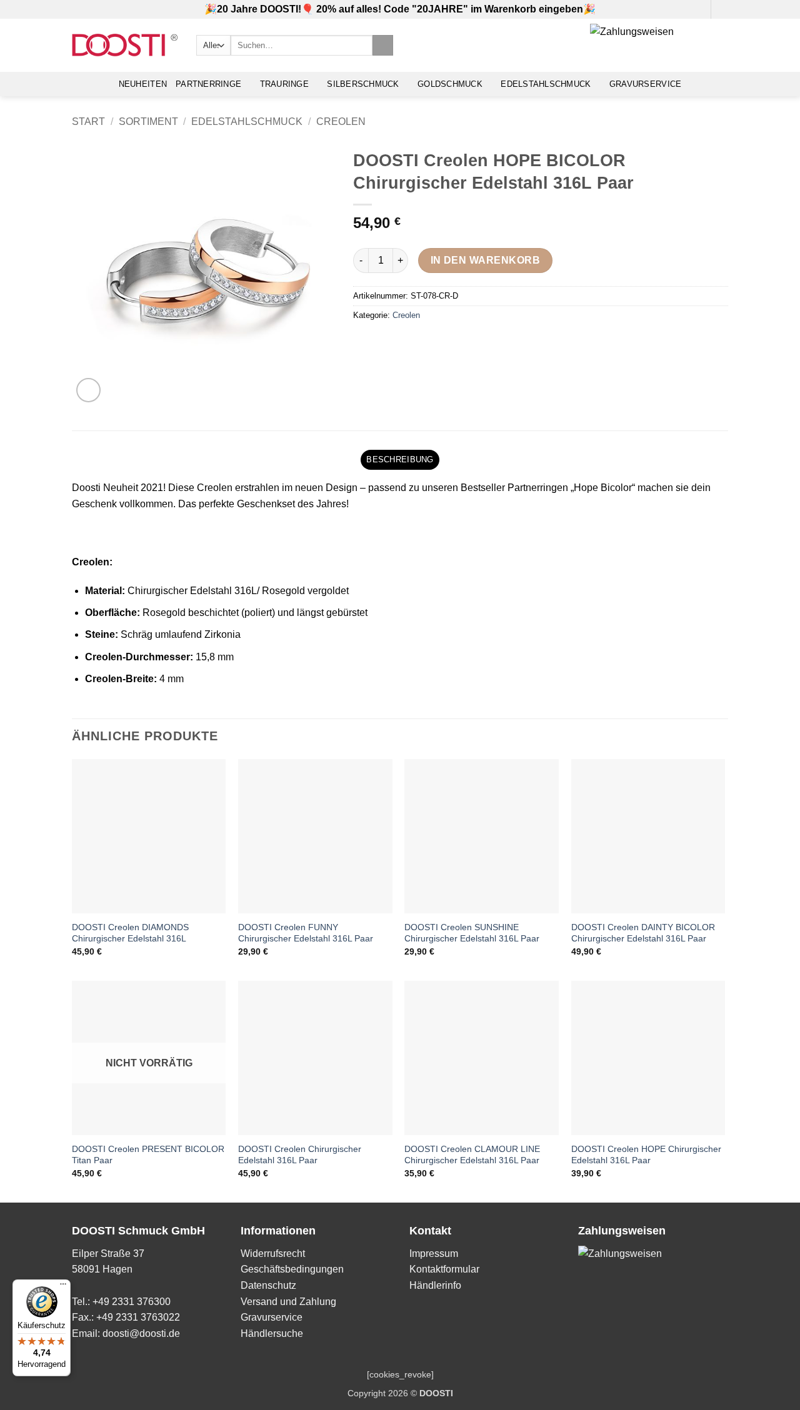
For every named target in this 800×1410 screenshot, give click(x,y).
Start (88, 121)
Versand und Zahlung (288, 1301)
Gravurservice (645, 84)
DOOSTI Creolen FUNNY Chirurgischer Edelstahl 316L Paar (305, 933)
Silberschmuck (363, 84)
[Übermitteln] (382, 45)
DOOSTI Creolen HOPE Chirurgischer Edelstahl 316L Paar (646, 1155)
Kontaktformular (444, 1269)
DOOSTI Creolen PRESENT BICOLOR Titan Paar (148, 1155)
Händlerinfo (435, 1285)
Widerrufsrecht (273, 1253)
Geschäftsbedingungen (292, 1269)
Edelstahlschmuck (546, 84)
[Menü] (63, 1286)
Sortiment (148, 121)
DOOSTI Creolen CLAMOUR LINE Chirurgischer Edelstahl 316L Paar (472, 1155)
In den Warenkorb (485, 260)
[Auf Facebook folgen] (722, 9)
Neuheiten (143, 84)
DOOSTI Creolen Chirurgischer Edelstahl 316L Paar (299, 1155)
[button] (698, 9)
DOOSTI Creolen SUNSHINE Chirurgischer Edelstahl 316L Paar (471, 933)
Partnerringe (208, 84)
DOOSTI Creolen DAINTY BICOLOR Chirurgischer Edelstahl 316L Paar (643, 933)
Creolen (341, 121)
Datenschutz (268, 1285)
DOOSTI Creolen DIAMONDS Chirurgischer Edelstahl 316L (130, 933)
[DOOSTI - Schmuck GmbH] (125, 45)
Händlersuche (272, 1333)
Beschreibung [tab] (399, 459)
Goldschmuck (450, 84)
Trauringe (284, 84)
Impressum (433, 1253)
